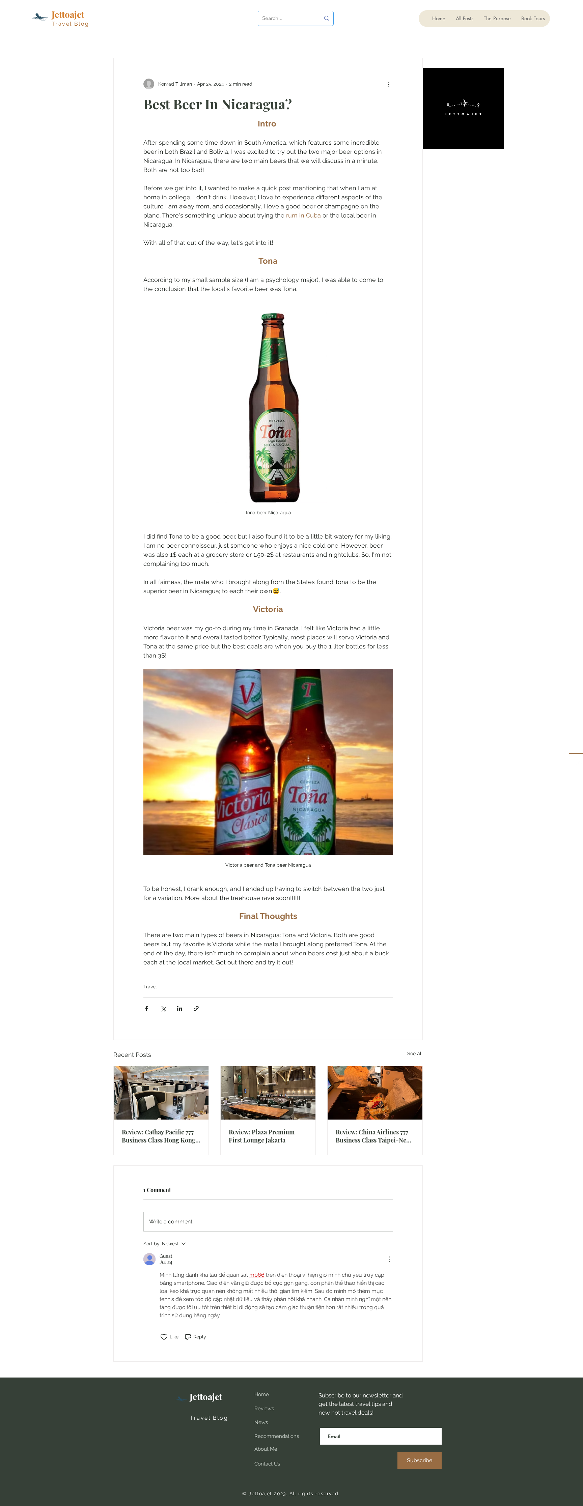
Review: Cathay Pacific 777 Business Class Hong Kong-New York (160, 1136)
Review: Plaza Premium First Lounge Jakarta (262, 1136)
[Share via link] (196, 1008)
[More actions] (389, 84)
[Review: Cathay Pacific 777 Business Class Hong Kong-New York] (161, 1093)
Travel (150, 986)
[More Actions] (389, 1259)
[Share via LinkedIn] (179, 1008)
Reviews (264, 1409)
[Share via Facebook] (146, 1008)
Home (261, 1394)
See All (415, 1053)
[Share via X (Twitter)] (163, 1008)
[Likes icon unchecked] (164, 1337)
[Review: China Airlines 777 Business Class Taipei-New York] (375, 1093)
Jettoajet (206, 1396)
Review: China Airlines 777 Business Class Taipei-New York (373, 1136)
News (261, 1422)
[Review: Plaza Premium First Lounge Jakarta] (268, 1093)
